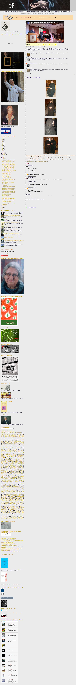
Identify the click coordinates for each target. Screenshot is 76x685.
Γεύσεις (2, 449)
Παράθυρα (21, 492)
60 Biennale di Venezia (14, 434)
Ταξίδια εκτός (4, 509)
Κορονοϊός (9, 473)
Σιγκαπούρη (21, 503)
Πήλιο (22, 495)
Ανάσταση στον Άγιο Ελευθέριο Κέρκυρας (7, 171)
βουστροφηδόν (29, 68)
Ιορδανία (7, 466)
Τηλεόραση (2, 511)
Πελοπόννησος (14, 495)
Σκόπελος (14, 504)
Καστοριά (19, 469)
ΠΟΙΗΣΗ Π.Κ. (43, 11)
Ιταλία (6, 467)
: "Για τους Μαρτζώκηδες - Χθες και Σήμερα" (9, 545)
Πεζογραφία (15, 494)
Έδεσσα (7, 455)
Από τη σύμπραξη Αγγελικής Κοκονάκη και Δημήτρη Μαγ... (9, 188)
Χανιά (18, 516)
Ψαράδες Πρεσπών (14, 517)
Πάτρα (7, 494)
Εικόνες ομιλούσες (37, 161)
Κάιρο (10, 468)
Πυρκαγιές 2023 (21, 500)
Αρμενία (3, 444)
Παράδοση (16, 492)
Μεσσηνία (11, 481)
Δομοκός (22, 454)
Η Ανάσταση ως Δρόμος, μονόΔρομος (6, 174)
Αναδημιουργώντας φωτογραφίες (6, 197)
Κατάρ (22, 469)
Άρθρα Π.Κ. (22, 442)
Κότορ (14, 473)
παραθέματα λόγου (30, 57)
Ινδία (19, 465)
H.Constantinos (30, 177)
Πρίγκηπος (2, 499)
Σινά (11, 504)
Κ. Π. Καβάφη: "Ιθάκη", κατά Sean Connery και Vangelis (12, 222)
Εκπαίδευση (10, 457)
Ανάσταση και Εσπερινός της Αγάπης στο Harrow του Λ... (8, 168)
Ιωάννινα (19, 467)
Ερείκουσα (2, 460)
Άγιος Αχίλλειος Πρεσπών (12, 436)
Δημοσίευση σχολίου (28, 194)
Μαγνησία (10, 477)
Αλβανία (7, 439)
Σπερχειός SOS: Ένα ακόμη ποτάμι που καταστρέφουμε (12, 215)
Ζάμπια (12, 462)
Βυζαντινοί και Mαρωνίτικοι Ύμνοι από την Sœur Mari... (8, 179)
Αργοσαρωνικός (16, 442)
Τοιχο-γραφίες (17, 511)
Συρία (20, 507)
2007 (2, 208)
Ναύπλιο (2, 487)
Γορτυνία (22, 450)
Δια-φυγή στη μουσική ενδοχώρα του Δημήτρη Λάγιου (8, 186)
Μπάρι (13, 485)
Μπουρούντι (17, 485)
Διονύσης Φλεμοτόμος (7, 454)
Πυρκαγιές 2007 (22, 499)
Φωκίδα (2, 515)
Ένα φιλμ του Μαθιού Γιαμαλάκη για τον (10, 551)
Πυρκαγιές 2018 (7, 500)
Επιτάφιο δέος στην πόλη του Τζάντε (6, 175)
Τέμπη (4, 510)
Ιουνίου (3, 156)
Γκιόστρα (15, 450)
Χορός (7, 517)
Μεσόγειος (3, 481)
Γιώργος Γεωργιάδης (14, 449)
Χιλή (21, 516)
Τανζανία (5, 508)
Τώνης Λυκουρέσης (18, 512)
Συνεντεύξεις (10, 507)
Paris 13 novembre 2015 (20, 518)
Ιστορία (2, 467)
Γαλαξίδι (8, 448)
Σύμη (1, 507)
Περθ (19, 495)
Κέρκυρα (22, 470)
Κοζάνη (19, 472)
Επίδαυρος (2, 459)
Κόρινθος (5, 473)
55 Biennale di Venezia (19, 433)
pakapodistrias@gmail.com (58, 12)
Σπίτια (16, 505)
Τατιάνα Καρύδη (31, 187)
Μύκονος (21, 485)
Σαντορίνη (6, 503)
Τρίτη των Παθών (4, 180)
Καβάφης (2, 468)
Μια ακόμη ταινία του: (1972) (8, 543)
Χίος (23, 516)
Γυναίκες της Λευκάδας (33, 77)
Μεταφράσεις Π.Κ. (17, 481)
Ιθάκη (14, 465)
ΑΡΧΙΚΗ (5, 11)
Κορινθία (2, 473)
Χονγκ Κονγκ (3, 517)
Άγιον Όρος (6, 436)
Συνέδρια (4, 507)
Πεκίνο (23, 494)
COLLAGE (18, 11)
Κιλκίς (18, 471)
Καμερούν (6, 469)
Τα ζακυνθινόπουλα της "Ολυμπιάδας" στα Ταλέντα (8, 163)
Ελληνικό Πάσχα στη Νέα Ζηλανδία (6, 169)
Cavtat (1, 518)
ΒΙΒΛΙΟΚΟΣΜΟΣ (13, 11)
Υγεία (13, 513)
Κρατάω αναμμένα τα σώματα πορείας (6, 201)
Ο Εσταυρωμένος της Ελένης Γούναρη (6, 177)
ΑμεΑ (11, 440)
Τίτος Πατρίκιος (12, 511)
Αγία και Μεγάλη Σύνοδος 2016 (4, 435)
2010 (2, 150)
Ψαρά (10, 517)
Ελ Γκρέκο (15, 457)
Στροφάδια (17, 506)
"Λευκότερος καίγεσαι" (19, 432)
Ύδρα (16, 513)
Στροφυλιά (21, 506)
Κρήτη (22, 473)
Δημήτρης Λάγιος (20, 451)
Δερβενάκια (13, 451)
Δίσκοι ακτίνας (15, 454)
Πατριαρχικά (11, 494)
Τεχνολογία (17, 510)
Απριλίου (3, 158)
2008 (2, 207)
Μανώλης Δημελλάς (12, 478)
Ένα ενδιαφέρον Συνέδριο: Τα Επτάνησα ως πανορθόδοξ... (9, 203)
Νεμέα (22, 487)
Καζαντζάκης (6, 468)
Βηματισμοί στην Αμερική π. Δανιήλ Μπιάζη (7, 447)
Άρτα (8, 444)
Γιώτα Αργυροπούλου (3, 450)
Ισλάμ (14, 466)
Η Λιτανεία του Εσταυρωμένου (5, 176)
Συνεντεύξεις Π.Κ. (15, 507)
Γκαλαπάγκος (9, 450)
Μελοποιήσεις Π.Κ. (21, 480)
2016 (2, 145)
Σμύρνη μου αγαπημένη (33, 69)
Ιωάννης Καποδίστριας (13, 467)
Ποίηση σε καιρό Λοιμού (20, 496)
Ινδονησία (22, 465)
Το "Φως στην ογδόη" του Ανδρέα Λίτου (6, 194)
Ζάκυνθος (6, 462)
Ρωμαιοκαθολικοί (9, 501)
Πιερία (1, 496)
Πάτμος (3, 494)
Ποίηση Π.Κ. (12, 496)
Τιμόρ (8, 511)
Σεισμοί (11, 503)
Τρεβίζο (8, 512)
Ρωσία (16, 501)
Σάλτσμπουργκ (18, 502)
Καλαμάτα (18, 468)
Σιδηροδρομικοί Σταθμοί (4, 504)
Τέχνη (11, 510)
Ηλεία (5, 463)
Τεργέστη (8, 510)
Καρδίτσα (12, 469)
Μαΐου (3, 157)
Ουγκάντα (23, 490)
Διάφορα (2, 452)
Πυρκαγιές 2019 (12, 500)
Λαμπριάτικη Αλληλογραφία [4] (5, 178)
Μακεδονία (15, 477)
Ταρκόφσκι (21, 509)
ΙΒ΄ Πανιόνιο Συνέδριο (10, 465)
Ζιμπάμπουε (16, 462)
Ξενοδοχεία (4, 489)
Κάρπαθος (15, 469)
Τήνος (5, 511)
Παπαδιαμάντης (10, 492)
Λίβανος (9, 476)
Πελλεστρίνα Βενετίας (7, 495)
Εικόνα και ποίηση (12, 455)
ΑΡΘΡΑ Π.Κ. (9, 11)
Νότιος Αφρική (21, 488)
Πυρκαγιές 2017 (3, 500)
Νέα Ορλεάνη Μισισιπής (11, 487)
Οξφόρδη (2, 490)
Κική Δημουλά (13, 471)
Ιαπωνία (1, 465)
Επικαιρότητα (7, 459)
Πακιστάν (8, 491)
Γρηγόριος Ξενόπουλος (8, 451)
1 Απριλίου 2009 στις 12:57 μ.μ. (32, 171)
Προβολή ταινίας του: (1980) (8, 539)
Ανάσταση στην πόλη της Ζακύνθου (6, 173)
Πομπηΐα (2, 498)
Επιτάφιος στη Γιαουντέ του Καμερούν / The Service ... (8, 161)
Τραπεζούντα (4, 512)
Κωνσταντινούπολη (4, 475)
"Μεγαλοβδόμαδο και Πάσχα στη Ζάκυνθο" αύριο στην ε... (9, 198)
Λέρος (19, 475)
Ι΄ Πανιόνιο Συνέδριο (11, 464)
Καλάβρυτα (14, 468)
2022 (2, 140)
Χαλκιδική (15, 516)
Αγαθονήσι (19, 434)
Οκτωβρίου (3, 153)
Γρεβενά (2, 451)
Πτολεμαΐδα (17, 499)
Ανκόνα (12, 441)
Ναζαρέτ (7, 486)
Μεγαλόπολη (13, 480)
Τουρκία (22, 511)
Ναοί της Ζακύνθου (16, 486)
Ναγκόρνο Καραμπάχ (3, 486)
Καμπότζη (9, 469)
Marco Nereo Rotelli (9, 518)
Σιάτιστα (18, 503)
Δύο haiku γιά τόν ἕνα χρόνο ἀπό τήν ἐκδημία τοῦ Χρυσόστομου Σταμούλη (40, 58)
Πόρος (8, 498)
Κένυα (15, 470)
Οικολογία (9, 489)
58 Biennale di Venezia (9, 434)
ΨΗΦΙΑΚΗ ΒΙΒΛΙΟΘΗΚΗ (61, 11)
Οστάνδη (20, 490)
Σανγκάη (2, 503)
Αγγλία (22, 434)
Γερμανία (21, 448)
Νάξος (11, 486)
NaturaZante (29, 47)
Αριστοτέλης (19, 443)
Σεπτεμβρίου (4, 154)
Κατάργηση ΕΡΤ (3, 470)
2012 (2, 148)
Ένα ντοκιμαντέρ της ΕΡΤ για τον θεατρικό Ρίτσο (7, 199)
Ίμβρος (17, 465)
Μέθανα (16, 480)
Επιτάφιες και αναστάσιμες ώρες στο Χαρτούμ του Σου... (8, 164)
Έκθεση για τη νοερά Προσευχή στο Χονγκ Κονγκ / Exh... (8, 200)
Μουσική (16, 484)
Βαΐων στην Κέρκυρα (4, 183)
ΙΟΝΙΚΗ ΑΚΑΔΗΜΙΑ (3, 466)
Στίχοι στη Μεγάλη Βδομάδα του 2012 (9, 506)
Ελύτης (7, 458)
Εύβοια (9, 461)
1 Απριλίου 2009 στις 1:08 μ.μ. (32, 176)
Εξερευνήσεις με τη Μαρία (14, 458)
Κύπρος (21, 474)
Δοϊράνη (19, 454)
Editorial (5, 518)
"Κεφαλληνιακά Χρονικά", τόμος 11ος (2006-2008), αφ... (8, 192)
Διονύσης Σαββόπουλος (17, 453)
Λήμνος (5, 476)
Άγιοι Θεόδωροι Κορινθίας (12, 435)
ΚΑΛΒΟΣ (25, 11)
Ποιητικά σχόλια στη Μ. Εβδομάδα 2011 (7, 497)
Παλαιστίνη (18, 491)
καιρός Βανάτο (28, 44)
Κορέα (22, 472)
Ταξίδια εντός (46, 161)
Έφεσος (2, 462)
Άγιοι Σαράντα (19, 435)
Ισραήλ (20, 466)
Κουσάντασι (18, 473)
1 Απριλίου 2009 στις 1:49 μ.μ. (32, 181)
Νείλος (20, 487)
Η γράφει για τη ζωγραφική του (8, 541)
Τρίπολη (14, 512)
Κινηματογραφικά (3, 472)
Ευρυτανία (12, 461)
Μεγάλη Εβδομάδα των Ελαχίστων (6, 480)
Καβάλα (22, 467)
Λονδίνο (7, 477)
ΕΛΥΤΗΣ (21, 11)
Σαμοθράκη (22, 502)
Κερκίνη (19, 470)
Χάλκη (12, 516)
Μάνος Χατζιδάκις (5, 478)
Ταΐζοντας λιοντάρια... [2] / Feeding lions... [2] (10, 229)
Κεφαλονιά (4, 471)
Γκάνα (12, 450)
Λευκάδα (41, 161)
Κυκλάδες (8, 474)
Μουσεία (17, 483)
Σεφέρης (14, 503)
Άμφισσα (2, 441)
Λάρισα (17, 475)
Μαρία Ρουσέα (22, 478)
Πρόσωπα (43, 161)
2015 (2, 146)
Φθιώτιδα (22, 513)
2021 (2, 141)
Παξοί (6, 492)
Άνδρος (10, 441)
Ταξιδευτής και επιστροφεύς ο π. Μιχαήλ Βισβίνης (14, 508)
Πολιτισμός (20, 497)
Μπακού (1, 485)
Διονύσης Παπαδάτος (10, 453)
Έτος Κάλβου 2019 (3, 461)
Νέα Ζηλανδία (6, 487)
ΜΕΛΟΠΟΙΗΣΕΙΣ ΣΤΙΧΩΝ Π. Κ (35, 11)
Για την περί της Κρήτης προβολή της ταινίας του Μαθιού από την (10, 549)
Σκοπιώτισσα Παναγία (20, 504)
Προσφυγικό (5, 499)
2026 (2, 137)
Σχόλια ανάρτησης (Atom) (34, 197)
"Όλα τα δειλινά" (20, 548)
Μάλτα (22, 477)
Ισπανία (17, 466)
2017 (2, 144)
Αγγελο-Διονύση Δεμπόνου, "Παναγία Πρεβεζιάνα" (8, 189)
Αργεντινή (6, 442)
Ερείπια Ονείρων (6, 460)
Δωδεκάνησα (2, 455)
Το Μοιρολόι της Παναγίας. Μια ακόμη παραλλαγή (8, 182)
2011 (2, 149)
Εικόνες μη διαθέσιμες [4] (5, 185)
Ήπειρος (11, 463)
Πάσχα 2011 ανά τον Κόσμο (10, 493)
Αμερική (15, 440)
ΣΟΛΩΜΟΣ (28, 11)
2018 (2, 143)
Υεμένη (19, 513)
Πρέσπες (21, 498)
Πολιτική (15, 497)
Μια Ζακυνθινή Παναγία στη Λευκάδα (6, 202)
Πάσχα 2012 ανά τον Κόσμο (20, 493)
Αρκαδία (23, 443)
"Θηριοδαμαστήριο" (12, 432)
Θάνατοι (15, 463)
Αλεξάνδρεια (11, 439)
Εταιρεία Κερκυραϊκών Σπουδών (16, 460)
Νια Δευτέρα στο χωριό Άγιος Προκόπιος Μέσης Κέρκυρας (9, 170)
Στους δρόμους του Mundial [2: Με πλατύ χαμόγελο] (11, 233)
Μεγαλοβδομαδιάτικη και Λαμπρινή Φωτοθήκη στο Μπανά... (9, 165)
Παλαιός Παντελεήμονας (13, 491)
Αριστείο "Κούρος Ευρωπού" (12, 443)
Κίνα (21, 471)
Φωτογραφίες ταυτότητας (5, 516)
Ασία (9, 445)
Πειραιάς (20, 494)
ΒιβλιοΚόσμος (18, 447)
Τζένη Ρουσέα (21, 510)
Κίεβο (8, 471)
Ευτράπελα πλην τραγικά (18, 461)
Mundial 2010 (14, 518)
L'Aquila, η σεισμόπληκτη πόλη (5, 195)
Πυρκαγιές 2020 (16, 500)
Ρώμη (13, 501)
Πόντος (5, 498)
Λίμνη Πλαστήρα (16, 476)
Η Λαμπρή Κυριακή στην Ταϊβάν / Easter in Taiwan (8, 167)
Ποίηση (5, 496)
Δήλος (16, 451)
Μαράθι (18, 478)
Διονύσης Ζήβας (15, 452)
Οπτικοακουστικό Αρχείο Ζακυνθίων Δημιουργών (10, 490)
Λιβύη (11, 476)
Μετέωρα (22, 481)
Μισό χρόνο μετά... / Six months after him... (10, 226)
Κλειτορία (16, 472)
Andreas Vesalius (20, 517)
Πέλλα (2, 495)
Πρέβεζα (18, 498)
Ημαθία (8, 463)
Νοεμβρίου (3, 152)
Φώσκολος (5, 515)
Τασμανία (2, 510)
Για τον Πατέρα (8, 449)
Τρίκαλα (11, 512)
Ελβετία (19, 457)
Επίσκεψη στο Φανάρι (15, 459)
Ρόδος (1, 501)
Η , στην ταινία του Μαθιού (9, 548)
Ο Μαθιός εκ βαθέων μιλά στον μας (7, 542)
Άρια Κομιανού (5, 443)
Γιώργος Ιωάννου (21, 449)
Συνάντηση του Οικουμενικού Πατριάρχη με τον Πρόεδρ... (9, 191)
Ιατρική (4, 465)
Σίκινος (9, 504)
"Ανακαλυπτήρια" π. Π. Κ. (4, 432)
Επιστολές (20, 459)
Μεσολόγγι (7, 481)
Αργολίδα (10, 442)
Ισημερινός (11, 466)
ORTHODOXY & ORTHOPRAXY (32, 63)
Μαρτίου (3, 205)
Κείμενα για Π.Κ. (10, 470)
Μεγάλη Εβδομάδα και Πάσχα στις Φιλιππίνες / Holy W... (8, 166)
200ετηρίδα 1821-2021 (4, 433)
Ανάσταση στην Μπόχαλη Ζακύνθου (6, 172)
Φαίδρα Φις (30, 165)
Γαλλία (17, 448)
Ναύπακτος (22, 486)
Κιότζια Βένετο (11, 472)
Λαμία (10, 475)
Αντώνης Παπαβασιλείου (17, 441)
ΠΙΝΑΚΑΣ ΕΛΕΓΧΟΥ (68, 11)
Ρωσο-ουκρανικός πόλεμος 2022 (8, 502)
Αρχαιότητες (16, 444)
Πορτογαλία (14, 498)
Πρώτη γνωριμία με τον (8, 538)
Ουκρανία (3, 491)
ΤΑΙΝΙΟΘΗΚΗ (55, 11)
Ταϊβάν (2, 508)
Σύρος (23, 507)
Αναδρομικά (5, 441)
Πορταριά (11, 498)
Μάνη (1, 478)
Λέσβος (22, 475)
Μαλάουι (20, 477)
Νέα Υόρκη (16, 487)
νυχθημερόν (29, 52)
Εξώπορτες (21, 458)
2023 (2, 139)
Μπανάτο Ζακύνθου (6, 485)
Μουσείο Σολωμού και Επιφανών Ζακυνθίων (12, 484)
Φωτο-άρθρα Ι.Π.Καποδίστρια (13, 515)
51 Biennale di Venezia (12, 433)
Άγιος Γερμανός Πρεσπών (20, 436)
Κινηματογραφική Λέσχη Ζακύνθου (5, 550)
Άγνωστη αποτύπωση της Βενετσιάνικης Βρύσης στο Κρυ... (9, 160)
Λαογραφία (13, 475)
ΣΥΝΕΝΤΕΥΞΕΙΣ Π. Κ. (48, 11)
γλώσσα (19, 450)
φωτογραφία (20, 515)
